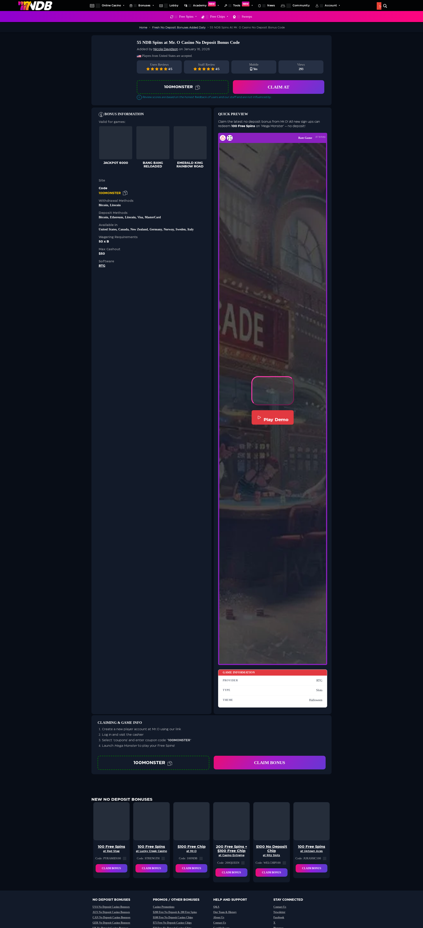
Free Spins (186, 16)
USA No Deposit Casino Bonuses (111, 906)
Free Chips (217, 16)
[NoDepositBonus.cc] (35, 5)
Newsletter (279, 912)
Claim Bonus (269, 762)
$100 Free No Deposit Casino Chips (173, 917)
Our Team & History (225, 912)
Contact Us (219, 922)
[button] (272, 390)
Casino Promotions (163, 906)
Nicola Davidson (165, 49)
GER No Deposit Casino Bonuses (111, 922)
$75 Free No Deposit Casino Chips (172, 922)
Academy (204, 5)
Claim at (278, 87)
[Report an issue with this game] (223, 138)
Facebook (278, 917)
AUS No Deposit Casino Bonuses (111, 912)
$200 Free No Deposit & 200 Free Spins (175, 912)
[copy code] (197, 87)
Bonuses (144, 5)
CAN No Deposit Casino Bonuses (111, 917)
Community (301, 5)
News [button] (271, 5)
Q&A (216, 906)
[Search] (385, 6)
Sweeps (247, 16)
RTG (102, 265)
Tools (241, 5)
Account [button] (331, 5)
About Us (218, 917)
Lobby (173, 5)
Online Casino (111, 5)
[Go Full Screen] (230, 138)
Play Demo (276, 419)
